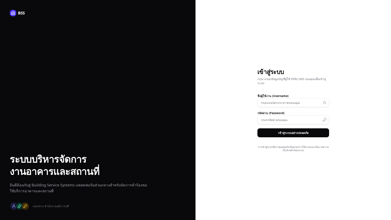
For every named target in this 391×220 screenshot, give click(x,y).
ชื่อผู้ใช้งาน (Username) (273, 96)
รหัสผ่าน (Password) (270, 113)
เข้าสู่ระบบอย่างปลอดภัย (293, 133)
